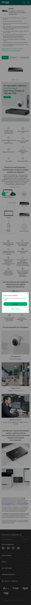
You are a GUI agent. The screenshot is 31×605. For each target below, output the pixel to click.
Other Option (15, 309)
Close (27, 293)
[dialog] (15, 302)
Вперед (15, 304)
